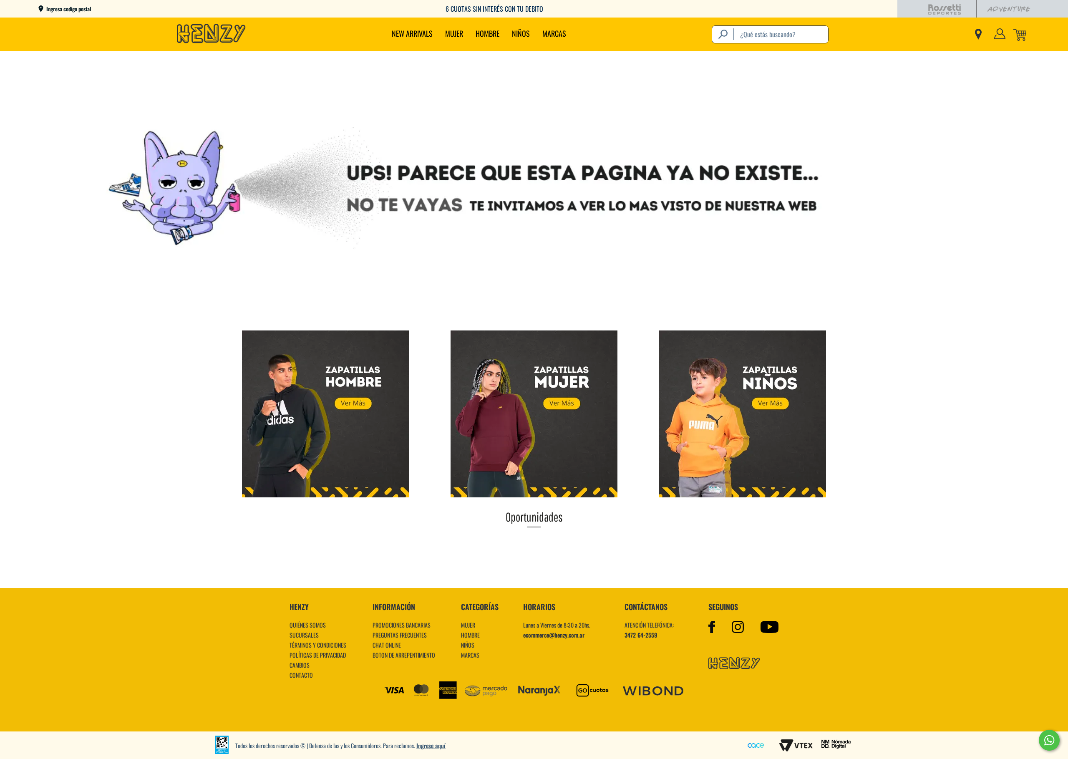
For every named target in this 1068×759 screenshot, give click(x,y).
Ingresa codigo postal (68, 9)
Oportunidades (534, 516)
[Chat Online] (1049, 740)
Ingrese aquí (431, 745)
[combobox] (770, 34)
